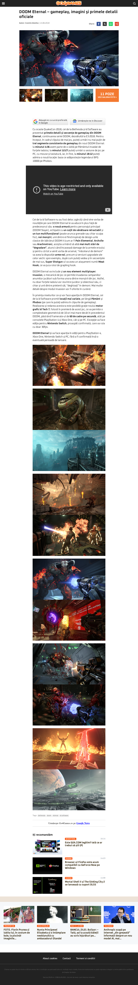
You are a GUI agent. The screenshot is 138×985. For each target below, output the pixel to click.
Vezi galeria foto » (107, 95)
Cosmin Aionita (31, 23)
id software (64, 815)
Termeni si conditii (85, 958)
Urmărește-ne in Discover (90, 121)
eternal (55, 815)
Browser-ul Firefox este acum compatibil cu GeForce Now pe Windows (82, 865)
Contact (67, 958)
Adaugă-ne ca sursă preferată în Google (53, 121)
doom (49, 815)
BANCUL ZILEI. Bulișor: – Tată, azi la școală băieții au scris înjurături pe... (84, 933)
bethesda (41, 815)
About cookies (50, 958)
